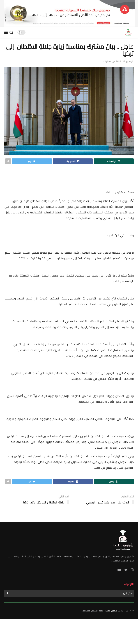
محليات (107, 61)
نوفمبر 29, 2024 (124, 61)
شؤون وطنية (111, 611)
